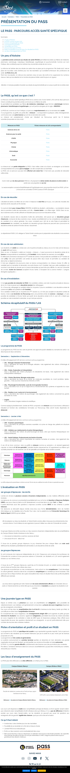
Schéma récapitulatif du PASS (13, 43)
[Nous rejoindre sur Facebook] (41, 758)
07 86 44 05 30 (35, 764)
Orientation (11, 17)
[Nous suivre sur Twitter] (47, 758)
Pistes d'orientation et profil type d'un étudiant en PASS (21, 49)
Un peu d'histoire (9, 40)
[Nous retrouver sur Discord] (23, 758)
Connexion (46, 2)
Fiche (47, 130)
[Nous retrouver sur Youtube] (35, 758)
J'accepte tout (26, 770)
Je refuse (34, 770)
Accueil (4, 17)
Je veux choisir (42, 770)
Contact (64, 2)
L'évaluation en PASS (10, 46)
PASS (17, 17)
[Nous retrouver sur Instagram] (29, 758)
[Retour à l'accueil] (10, 7)
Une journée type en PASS (12, 48)
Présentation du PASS (27, 17)
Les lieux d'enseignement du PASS (15, 51)
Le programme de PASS (12, 44)
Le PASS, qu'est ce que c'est (13, 41)
